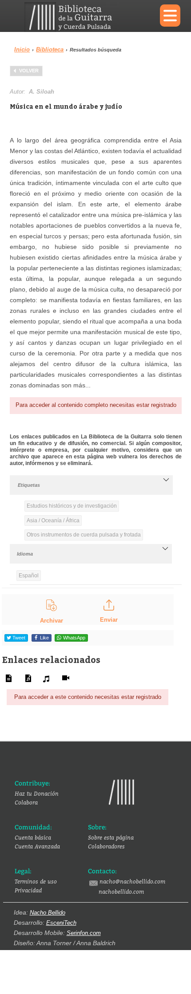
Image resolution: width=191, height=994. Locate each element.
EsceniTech (61, 922)
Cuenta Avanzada (37, 846)
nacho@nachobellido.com (132, 881)
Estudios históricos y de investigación (72, 506)
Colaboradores (106, 846)
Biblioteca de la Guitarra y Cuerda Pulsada (85, 17)
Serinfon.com (84, 933)
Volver (29, 70)
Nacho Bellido (47, 912)
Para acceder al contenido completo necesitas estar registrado (96, 405)
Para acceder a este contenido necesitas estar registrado (87, 697)
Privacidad (28, 890)
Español (29, 575)
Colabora (26, 802)
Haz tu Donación (37, 793)
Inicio (22, 49)
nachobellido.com (121, 891)
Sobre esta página (111, 837)
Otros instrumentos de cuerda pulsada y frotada (84, 535)
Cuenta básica (33, 837)
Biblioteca (50, 49)
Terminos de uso (36, 881)
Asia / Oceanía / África (53, 520)
